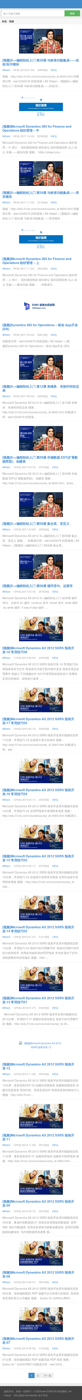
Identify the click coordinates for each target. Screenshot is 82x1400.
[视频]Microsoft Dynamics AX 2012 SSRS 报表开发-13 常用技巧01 (38, 1000)
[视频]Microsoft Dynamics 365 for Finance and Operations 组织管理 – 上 (36, 260)
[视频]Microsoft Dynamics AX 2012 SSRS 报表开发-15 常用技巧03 (38, 858)
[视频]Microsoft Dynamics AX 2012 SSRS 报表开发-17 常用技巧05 (38, 721)
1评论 (55, 936)
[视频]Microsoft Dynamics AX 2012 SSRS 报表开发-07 (38, 1340)
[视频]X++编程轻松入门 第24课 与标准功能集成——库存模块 (40, 194)
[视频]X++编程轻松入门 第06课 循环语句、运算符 (37, 585)
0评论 (54, 70)
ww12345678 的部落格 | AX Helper (41, 4)
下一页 (47, 1375)
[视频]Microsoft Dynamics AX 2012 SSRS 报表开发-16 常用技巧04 (38, 792)
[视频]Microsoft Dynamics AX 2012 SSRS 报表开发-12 (38, 1066)
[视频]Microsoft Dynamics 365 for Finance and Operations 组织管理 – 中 (36, 128)
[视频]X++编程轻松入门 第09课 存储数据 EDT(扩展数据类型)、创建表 (40, 459)
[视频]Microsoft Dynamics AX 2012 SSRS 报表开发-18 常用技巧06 (38, 650)
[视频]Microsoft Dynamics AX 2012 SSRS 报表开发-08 (38, 1274)
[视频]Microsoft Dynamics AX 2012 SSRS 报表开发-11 (38, 1137)
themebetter (31, 1395)
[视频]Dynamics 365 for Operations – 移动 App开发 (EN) (40, 327)
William (6, 70)
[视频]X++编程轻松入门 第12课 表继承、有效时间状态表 (40, 388)
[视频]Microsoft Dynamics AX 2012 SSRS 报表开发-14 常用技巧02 (38, 929)
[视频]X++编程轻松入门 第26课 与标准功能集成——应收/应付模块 (40, 62)
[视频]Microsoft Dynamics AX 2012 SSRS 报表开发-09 (38, 1203)
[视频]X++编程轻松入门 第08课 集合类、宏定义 (35, 523)
